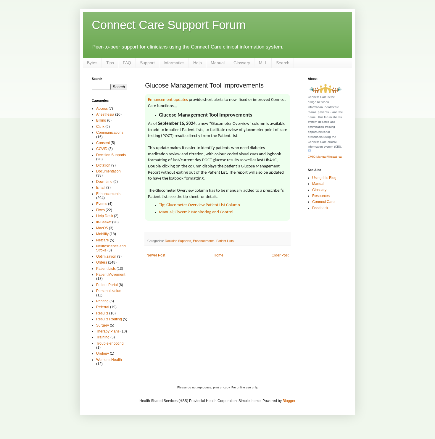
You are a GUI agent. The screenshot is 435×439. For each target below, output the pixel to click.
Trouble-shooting (110, 343)
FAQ (127, 62)
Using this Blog (324, 178)
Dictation (103, 165)
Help (197, 62)
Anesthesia (105, 114)
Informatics (174, 62)
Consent (103, 143)
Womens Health (109, 360)
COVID (101, 149)
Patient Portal (107, 285)
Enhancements (204, 241)
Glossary (241, 62)
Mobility (102, 234)
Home (218, 255)
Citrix (100, 127)
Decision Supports (178, 241)
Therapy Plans (108, 331)
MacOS (102, 228)
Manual (218, 62)
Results (102, 313)
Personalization (108, 291)
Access (102, 108)
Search (282, 62)
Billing (101, 120)
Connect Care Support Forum (169, 24)
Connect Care (323, 202)
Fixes (100, 210)
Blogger (289, 401)
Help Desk (104, 216)
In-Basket (103, 222)
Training (102, 337)
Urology (102, 353)
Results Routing (109, 319)
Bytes (92, 62)
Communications (109, 132)
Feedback (320, 208)
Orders (101, 262)
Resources (321, 196)
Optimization (106, 256)
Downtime (104, 182)
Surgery (102, 325)
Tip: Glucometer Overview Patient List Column (199, 205)
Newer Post (155, 255)
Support (147, 62)
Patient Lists (225, 241)
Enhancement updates (168, 100)
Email (100, 187)
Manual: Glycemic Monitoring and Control (196, 212)
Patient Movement (110, 274)
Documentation (108, 171)
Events (101, 204)
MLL (263, 62)
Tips (110, 62)
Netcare (102, 240)
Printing (102, 301)
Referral (102, 307)
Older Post (280, 255)
